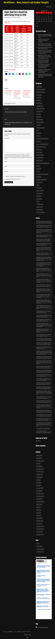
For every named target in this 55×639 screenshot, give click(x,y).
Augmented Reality (41, 92)
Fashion (38, 125)
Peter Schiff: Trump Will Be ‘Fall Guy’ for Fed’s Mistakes (43, 379)
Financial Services (40, 127)
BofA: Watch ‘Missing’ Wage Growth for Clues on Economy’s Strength (43, 281)
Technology (39, 198)
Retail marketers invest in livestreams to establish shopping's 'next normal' (43, 61)
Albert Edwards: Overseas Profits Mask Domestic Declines (44, 236)
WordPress (10, 631)
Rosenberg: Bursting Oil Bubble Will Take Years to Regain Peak (43, 387)
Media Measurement (41, 147)
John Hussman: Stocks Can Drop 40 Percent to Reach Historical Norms (44, 362)
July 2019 (38, 507)
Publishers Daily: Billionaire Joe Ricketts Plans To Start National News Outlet (45, 76)
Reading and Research (10, 103)
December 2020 (40, 469)
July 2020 (38, 480)
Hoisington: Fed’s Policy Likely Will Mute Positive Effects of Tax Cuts (44, 357)
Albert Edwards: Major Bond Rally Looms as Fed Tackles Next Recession (44, 231)
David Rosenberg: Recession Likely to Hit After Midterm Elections (43, 331)
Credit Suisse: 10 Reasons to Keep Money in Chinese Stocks (44, 316)
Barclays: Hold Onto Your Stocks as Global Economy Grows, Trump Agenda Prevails (44, 259)
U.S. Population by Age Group (43, 428)
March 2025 (39, 455)
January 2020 (39, 491)
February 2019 (40, 521)
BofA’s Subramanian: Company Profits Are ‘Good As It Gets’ (43, 285)
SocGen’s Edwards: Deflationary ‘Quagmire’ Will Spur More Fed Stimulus (43, 406)
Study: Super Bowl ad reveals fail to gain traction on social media (27, 92)
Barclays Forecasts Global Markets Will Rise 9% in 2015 (43, 254)
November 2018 (40, 529)
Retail (38, 185)
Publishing (39, 177)
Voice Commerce (40, 212)
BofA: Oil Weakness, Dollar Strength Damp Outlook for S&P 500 (44, 275)
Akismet (11, 157)
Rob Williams (17, 17)
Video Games (39, 207)
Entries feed (39, 546)
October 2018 (40, 532)
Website (6, 171)
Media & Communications (42, 144)
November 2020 (40, 471)
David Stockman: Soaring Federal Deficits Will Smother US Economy (44, 339)
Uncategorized (40, 204)
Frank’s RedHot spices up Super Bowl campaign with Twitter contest (17, 93)
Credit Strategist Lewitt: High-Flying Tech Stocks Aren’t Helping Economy (44, 302)
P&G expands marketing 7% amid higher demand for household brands (44, 66)
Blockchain (39, 97)
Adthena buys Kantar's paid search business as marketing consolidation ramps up (44, 57)
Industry (38, 136)
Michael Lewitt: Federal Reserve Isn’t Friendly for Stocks (43, 375)
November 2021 (40, 460)
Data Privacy (39, 103)
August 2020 (39, 477)
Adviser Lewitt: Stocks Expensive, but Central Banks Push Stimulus (44, 222)
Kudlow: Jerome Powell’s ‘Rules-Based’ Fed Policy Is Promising (43, 367)
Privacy (38, 171)
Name (6, 161)
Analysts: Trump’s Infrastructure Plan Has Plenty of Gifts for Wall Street (43, 249)
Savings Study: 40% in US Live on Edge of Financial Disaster (44, 397)
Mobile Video (39, 160)
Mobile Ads (39, 149)
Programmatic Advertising (42, 174)
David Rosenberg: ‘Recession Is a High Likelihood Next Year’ (44, 320)
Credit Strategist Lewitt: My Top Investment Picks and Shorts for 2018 (43, 307)
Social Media (39, 193)
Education (39, 116)
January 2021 (39, 466)
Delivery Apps (39, 106)
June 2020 (39, 482)
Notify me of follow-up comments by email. (15, 176)
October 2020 (40, 474)
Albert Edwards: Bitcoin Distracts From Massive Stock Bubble (44, 226)
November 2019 (40, 496)
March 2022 (39, 458)
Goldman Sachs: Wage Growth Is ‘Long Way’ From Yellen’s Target (44, 343)
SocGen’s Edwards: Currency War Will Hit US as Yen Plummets (44, 401)
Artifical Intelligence (41, 89)
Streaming (39, 196)
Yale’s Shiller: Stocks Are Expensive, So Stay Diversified (43, 432)
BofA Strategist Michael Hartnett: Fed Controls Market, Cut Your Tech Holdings (44, 264)
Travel (38, 201)
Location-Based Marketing (42, 138)
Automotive (39, 95)
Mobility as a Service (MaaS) (43, 163)
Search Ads (39, 188)
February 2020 (40, 488)
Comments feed (40, 549)
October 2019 (40, 499)
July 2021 (38, 463)
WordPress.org (40, 551)
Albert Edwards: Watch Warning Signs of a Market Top (43, 244)
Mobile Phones (40, 157)
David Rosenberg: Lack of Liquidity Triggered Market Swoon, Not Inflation (44, 325)
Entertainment (40, 119)
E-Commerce (39, 111)
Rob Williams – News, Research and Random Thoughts (26, 2)
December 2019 (40, 493)
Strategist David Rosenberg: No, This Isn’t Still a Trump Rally (44, 419)
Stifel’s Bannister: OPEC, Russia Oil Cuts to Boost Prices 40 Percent (44, 415)
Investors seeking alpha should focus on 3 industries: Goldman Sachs (45, 36)
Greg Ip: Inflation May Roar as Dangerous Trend (43, 347)
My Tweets (38, 440)
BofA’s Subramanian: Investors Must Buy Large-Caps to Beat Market (43, 290)
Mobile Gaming (40, 155)
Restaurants (39, 182)
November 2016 (40, 534)
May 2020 (39, 485)
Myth (19, 631)
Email (6, 166)
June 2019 (39, 510)
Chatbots (39, 100)
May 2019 (39, 512)
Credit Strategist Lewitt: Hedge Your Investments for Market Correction (43, 296)
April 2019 (39, 515)
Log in (38, 543)
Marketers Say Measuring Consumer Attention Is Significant (43, 41)
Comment (7, 138)
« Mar (37, 26)
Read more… (8, 23)
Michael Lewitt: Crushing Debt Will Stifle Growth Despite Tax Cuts (44, 371)
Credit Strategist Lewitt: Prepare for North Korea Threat (43, 312)
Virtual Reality (39, 209)
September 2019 (40, 501)
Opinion (38, 166)
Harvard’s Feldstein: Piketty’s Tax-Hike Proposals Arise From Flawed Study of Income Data (44, 353)
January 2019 (39, 523)
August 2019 (39, 504)
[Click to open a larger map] (42, 627)
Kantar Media (12, 69)
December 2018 (40, 526)
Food (38, 130)
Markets (38, 141)
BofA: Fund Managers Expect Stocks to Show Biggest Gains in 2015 (44, 270)
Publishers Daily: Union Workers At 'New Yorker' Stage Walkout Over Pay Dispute (45, 52)
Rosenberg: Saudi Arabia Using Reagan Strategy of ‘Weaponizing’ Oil (44, 393)
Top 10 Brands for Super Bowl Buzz (9, 91)
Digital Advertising (40, 108)
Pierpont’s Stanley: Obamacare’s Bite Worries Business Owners (43, 383)
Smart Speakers (40, 190)
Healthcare (39, 133)
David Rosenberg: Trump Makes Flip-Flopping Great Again (44, 335)
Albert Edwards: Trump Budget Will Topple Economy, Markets (43, 240)
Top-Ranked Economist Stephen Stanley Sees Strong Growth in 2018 (44, 424)
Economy (39, 114)
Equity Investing (40, 122)
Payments (39, 168)
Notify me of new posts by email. (13, 179)
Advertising (39, 86)
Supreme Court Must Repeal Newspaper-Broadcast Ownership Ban (44, 71)
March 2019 (39, 518)
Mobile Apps (39, 152)
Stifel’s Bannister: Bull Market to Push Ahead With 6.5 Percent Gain (44, 411)
